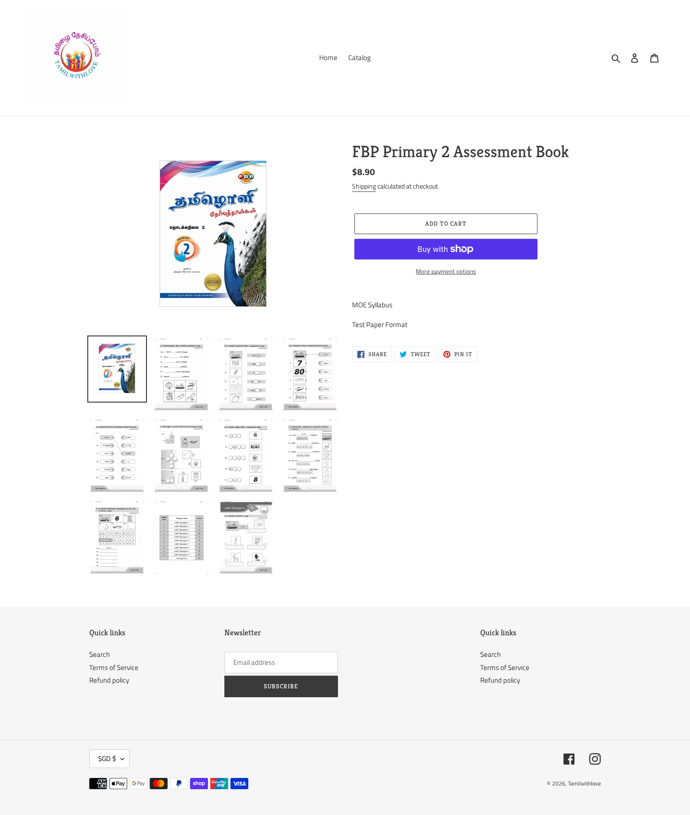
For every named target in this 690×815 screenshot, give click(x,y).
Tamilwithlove (584, 783)
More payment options (446, 271)
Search (99, 654)
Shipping (364, 186)
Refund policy (109, 680)
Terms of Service (113, 667)
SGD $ (107, 758)
